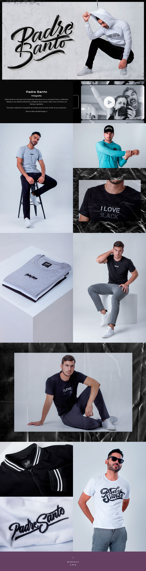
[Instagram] (75, 565)
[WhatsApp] (71, 565)
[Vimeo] (73, 565)
